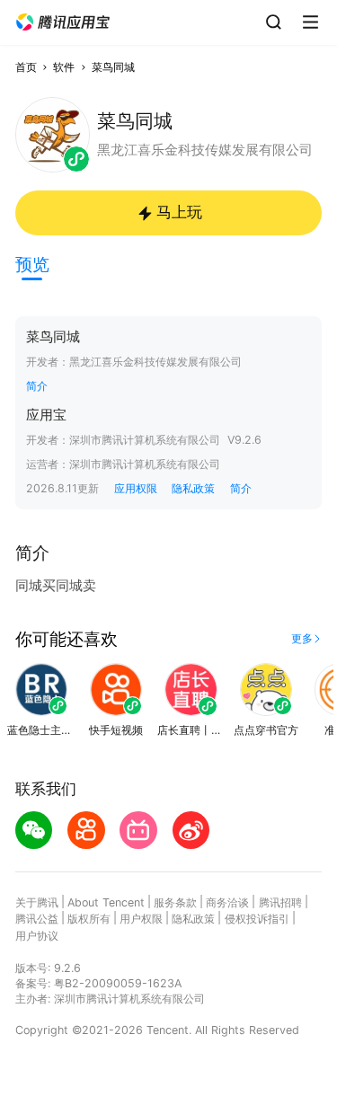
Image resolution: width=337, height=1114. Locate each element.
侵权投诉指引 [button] (257, 918)
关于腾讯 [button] (36, 902)
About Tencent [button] (106, 902)
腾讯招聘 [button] (280, 902)
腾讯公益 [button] (36, 918)
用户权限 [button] (141, 918)
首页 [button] (26, 67)
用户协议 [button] (36, 935)
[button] (63, 22)
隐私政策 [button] (193, 488)
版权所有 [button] (89, 918)
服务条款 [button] (175, 902)
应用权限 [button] (135, 488)
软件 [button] (64, 67)
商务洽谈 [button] (227, 902)
